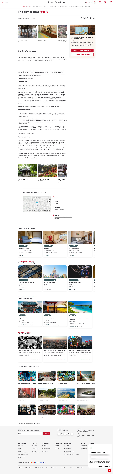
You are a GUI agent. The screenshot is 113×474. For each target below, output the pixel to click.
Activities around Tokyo (50, 280)
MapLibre (28, 210)
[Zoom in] (49, 200)
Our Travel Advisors (36, 453)
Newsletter (20, 446)
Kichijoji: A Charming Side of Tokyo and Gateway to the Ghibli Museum (80, 350)
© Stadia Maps (33, 210)
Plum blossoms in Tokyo (28, 133)
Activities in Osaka (84, 449)
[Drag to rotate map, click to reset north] (49, 203)
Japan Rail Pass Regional (46, 448)
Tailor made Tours (35, 449)
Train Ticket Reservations (46, 446)
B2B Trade (20, 449)
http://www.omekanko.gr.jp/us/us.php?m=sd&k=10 (63, 217)
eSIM (56, 446)
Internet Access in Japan (76, 6)
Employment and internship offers (24, 453)
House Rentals (66, 445)
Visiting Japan (27, 6)
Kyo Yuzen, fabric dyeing (31, 157)
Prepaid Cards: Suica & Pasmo (47, 449)
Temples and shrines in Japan (46, 383)
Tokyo (22, 423)
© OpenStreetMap (45, 210)
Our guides (34, 451)
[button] (18, 32)
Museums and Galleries (83, 400)
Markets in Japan (62, 383)
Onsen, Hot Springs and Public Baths (86, 383)
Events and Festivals (83, 417)
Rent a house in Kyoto (68, 448)
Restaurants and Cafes (24, 417)
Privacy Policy (54, 467)
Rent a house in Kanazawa (68, 449)
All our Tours (34, 445)
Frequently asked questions (23, 454)
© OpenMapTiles (39, 210)
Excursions (53, 6)
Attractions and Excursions (28, 423)
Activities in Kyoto (84, 448)
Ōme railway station (22, 41)
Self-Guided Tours (35, 448)
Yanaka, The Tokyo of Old (26, 350)
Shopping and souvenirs (44, 417)
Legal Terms (28, 467)
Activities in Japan (84, 445)
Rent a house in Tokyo (68, 446)
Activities (87, 6)
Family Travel (21, 400)
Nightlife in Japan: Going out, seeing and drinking (27, 383)
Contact (20, 467)
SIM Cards (57, 445)
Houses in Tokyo (23, 245)
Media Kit (19, 451)
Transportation (37, 6)
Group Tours (34, 446)
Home (19, 423)
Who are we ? (20, 445)
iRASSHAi (19, 457)
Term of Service (79, 467)
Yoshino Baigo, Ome (62, 41)
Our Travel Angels (67, 453)
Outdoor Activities (62, 400)
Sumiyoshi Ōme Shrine (23, 180)
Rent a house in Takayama (69, 451)
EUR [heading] (89, 2)
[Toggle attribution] (49, 210)
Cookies (71, 467)
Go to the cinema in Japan (26, 78)
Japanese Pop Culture (63, 417)
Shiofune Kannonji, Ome (43, 180)
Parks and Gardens (43, 400)
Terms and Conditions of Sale (41, 467)
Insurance (63, 467)
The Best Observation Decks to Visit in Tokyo (55, 350)
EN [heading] (85, 2)
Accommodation (62, 6)
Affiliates (19, 448)
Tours (45, 6)
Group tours (22, 315)
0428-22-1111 (58, 203)
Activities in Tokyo (23, 280)
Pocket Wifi (57, 448)
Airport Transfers (45, 451)
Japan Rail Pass (44, 445)
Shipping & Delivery (21, 456)
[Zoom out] (49, 201)
